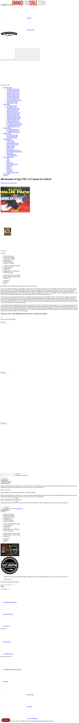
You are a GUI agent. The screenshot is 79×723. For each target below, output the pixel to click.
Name (16, 498)
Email (16, 501)
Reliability (3, 372)
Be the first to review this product (9, 183)
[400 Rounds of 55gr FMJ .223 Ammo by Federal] (15, 213)
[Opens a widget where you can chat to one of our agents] (6, 720)
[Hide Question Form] (1, 494)
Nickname (17, 473)
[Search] (27, 54)
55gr (12, 261)
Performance (4, 423)
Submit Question (5, 510)
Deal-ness (3, 322)
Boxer (11, 272)
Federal (12, 257)
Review (5, 478)
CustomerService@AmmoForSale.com (40, 721)
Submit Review (4, 480)
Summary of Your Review (21, 475)
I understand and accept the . (12, 508)
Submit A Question (5, 483)
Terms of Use (19, 508)
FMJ (12, 263)
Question (7, 507)
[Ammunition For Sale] (29, 4)
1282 (18, 276)
